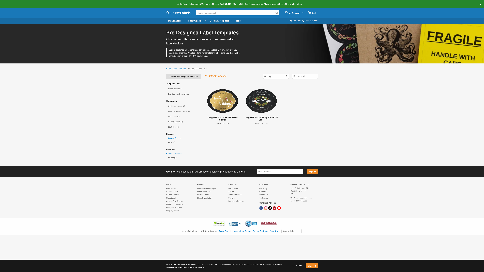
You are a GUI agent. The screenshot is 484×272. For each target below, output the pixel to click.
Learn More (297, 265)
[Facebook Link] (261, 208)
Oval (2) (171, 142)
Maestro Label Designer (206, 188)
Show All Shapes (174, 138)
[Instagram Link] (266, 208)
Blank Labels (174, 20)
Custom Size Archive (174, 201)
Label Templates (179, 68)
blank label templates (219, 52)
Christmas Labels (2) (176, 106)
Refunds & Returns (236, 201)
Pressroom (263, 194)
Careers (262, 191)
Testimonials (264, 198)
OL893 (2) (172, 157)
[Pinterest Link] (275, 208)
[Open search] (277, 13)
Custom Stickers (172, 194)
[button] (219, 223)
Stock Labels (171, 198)
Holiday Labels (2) (175, 121)
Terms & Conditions (260, 231)
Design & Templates (219, 20)
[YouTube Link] (279, 208)
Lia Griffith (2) (173, 127)
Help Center (233, 188)
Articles (231, 191)
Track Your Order (235, 194)
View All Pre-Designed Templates (183, 76)
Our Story (263, 188)
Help (238, 20)
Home (168, 68)
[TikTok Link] (270, 208)
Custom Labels (195, 20)
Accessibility (274, 231)
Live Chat (296, 21)
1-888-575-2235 (311, 20)
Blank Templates (175, 88)
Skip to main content (9, 2)
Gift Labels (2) (174, 116)
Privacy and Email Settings (241, 231)
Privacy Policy (224, 231)
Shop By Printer (172, 210)
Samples (231, 198)
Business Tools (203, 194)
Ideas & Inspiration (204, 198)
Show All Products (174, 153)
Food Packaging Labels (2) (179, 111)
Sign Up (312, 171)
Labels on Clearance (174, 204)
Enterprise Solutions (174, 207)
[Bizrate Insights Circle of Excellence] (256, 220)
